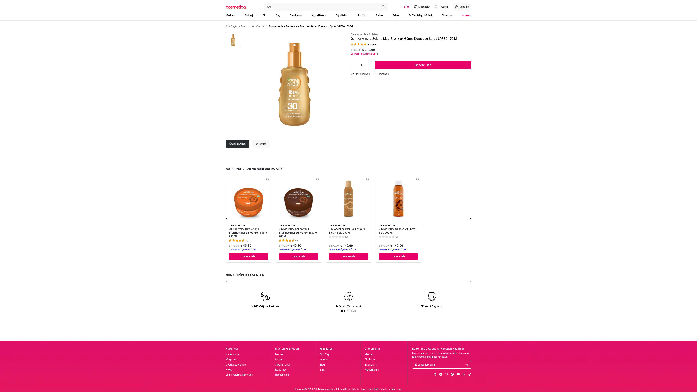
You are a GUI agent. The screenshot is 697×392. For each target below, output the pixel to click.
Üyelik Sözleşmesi (236, 365)
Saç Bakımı (371, 365)
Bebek (379, 15)
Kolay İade (281, 370)
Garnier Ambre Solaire (364, 34)
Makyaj (249, 15)
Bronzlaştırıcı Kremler (253, 26)
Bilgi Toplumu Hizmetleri (239, 375)
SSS (322, 370)
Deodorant (296, 15)
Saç (278, 15)
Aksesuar (447, 15)
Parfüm (362, 15)
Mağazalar (231, 360)
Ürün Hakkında (237, 144)
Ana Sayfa (231, 26)
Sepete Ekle (423, 65)
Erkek (396, 15)
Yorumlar (261, 144)
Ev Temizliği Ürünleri (420, 15)
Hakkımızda (232, 354)
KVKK (229, 370)
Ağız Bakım (342, 15)
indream (466, 15)
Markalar (230, 15)
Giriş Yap (325, 354)
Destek (279, 354)
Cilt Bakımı (370, 360)
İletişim (279, 360)
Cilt (264, 15)
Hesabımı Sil (282, 375)
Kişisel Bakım (319, 15)
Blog (322, 365)
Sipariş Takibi (282, 365)
